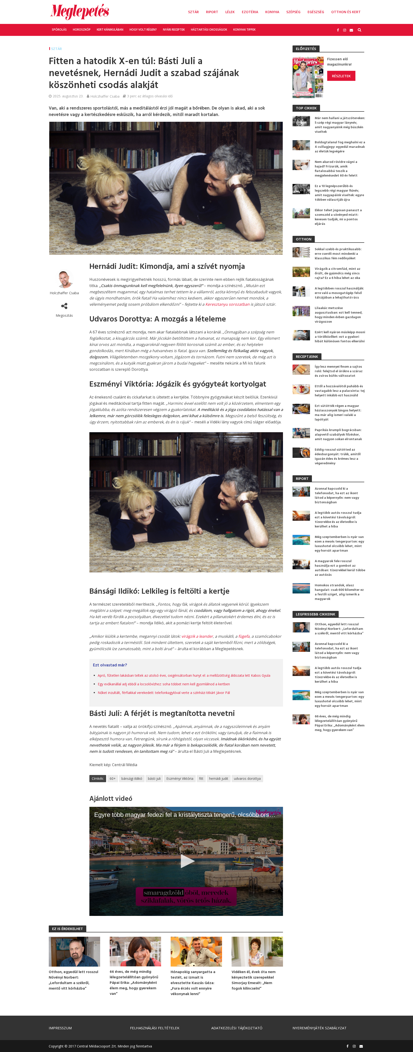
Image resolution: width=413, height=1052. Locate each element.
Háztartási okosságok (209, 30)
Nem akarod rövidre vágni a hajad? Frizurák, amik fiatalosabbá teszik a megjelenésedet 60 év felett (336, 169)
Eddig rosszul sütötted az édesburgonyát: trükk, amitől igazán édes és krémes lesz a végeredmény (338, 457)
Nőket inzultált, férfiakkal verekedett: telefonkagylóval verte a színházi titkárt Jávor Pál (164, 692)
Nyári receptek (174, 30)
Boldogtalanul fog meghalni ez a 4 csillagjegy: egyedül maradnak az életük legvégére (340, 147)
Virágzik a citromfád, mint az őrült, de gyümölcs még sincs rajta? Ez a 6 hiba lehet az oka (337, 273)
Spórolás (59, 30)
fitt (201, 778)
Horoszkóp (82, 30)
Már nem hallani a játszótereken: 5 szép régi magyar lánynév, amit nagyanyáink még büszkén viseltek (340, 125)
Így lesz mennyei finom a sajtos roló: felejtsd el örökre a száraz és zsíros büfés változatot (339, 371)
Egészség (316, 12)
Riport (212, 12)
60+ (113, 778)
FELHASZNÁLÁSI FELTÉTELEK (154, 1027)
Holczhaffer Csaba (105, 96)
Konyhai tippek (244, 30)
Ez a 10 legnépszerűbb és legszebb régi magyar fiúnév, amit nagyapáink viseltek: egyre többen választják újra (339, 193)
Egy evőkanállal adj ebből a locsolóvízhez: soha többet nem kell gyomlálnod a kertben (164, 684)
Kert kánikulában (110, 30)
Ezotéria (250, 12)
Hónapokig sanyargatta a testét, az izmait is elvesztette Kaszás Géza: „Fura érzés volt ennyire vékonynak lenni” (193, 983)
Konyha (272, 12)
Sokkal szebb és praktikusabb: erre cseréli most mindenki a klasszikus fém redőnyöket (338, 254)
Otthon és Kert (346, 12)
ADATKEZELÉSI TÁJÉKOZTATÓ (236, 1027)
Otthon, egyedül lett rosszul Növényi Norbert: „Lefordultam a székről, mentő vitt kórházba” (73, 980)
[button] (186, 861)
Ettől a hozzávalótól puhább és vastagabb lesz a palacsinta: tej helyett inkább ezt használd (340, 391)
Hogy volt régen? (143, 30)
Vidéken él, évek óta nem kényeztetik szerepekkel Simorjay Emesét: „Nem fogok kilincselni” (254, 980)
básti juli (154, 778)
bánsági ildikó (131, 778)
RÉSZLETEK (341, 75)
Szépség (293, 12)
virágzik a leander (197, 636)
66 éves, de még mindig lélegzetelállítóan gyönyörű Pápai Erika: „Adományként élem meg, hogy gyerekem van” (134, 983)
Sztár (193, 12)
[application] (186, 861)
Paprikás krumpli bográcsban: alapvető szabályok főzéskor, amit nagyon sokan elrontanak (338, 435)
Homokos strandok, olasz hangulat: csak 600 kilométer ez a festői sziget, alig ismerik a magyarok (339, 592)
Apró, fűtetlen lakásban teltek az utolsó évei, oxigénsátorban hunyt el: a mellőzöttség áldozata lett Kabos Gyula (184, 675)
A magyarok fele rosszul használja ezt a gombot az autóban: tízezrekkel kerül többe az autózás (340, 568)
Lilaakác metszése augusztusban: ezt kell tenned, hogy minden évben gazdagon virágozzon (339, 315)
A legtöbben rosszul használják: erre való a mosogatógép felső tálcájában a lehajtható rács (339, 293)
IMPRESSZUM (60, 1027)
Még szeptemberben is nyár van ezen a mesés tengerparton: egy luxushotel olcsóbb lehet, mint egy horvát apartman (339, 544)
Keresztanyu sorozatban (227, 304)
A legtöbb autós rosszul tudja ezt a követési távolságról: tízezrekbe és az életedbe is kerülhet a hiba (338, 520)
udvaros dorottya (247, 778)
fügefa (244, 636)
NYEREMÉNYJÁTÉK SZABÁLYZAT (320, 1027)
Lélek (230, 12)
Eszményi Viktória (179, 778)
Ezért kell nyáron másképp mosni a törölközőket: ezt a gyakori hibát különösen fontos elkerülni (340, 337)
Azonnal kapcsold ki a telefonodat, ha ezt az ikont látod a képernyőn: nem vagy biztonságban (337, 496)
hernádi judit (218, 778)
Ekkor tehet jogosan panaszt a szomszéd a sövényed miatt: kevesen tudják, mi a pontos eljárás (338, 217)
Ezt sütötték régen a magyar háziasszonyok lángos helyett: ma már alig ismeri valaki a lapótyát (338, 413)
